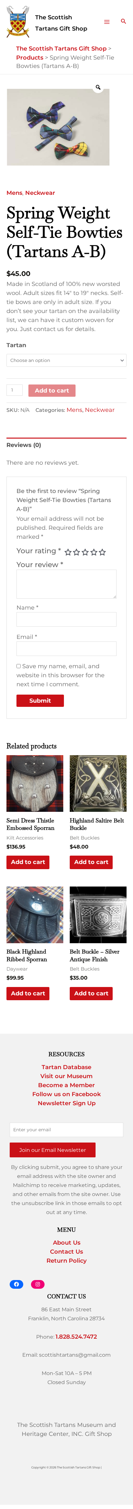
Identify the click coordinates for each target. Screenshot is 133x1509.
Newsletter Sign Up (67, 1103)
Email (26, 637)
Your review (39, 564)
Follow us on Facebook (66, 1094)
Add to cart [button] (28, 862)
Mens (14, 192)
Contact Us (66, 1251)
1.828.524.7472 (76, 1336)
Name (27, 607)
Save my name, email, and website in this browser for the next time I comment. (60, 675)
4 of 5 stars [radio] (93, 552)
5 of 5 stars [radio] (102, 552)
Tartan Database (66, 1067)
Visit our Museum (66, 1076)
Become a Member (66, 1085)
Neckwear (40, 192)
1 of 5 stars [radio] (68, 552)
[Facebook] (16, 1284)
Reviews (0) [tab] (23, 445)
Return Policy (66, 1260)
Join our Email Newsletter (52, 1150)
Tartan (16, 345)
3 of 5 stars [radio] (85, 552)
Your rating (38, 550)
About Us (66, 1242)
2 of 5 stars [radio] (76, 552)
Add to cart (52, 390)
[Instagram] (38, 1284)
